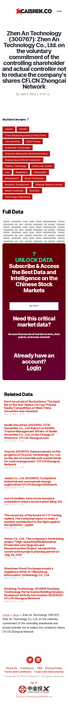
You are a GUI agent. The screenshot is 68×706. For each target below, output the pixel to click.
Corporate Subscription (49, 671)
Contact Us (27, 668)
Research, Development (17, 184)
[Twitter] (30, 659)
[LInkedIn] (38, 659)
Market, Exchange (14, 190)
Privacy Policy (53, 668)
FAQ (39, 668)
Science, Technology (15, 166)
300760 (9, 129)
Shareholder (40, 172)
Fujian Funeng (33, 141)
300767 (23, 129)
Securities (34, 190)
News (16, 615)
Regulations (21, 172)
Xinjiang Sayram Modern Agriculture (23, 160)
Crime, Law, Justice (42, 166)
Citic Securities (12, 141)
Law (7, 172)
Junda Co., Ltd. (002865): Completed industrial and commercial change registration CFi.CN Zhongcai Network (30, 481)
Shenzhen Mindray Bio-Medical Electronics (26, 153)
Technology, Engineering (17, 196)
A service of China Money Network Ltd (34, 696)
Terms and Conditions (17, 671)
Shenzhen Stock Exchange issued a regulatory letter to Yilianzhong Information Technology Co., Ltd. (28, 572)
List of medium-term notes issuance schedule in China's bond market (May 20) (33, 500)
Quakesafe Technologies (17, 147)
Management (11, 178)
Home (6, 615)
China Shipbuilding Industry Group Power (25, 135)
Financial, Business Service (49, 184)
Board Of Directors (34, 178)
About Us (11, 668)
